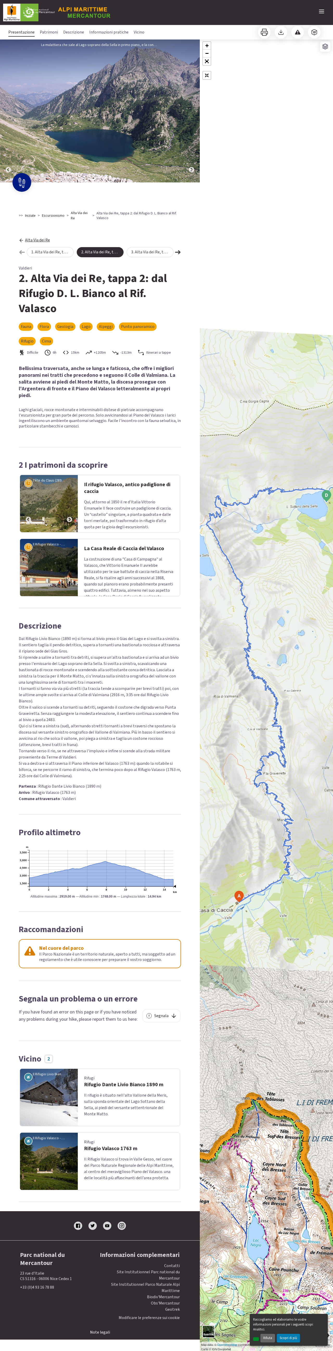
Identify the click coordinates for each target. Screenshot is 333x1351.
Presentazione (21, 32)
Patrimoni (49, 32)
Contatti (172, 1266)
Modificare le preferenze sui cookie (149, 1318)
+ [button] (207, 45)
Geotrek (172, 1309)
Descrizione (73, 32)
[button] (207, 61)
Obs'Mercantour (165, 1303)
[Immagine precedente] (8, 110)
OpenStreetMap (227, 1344)
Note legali (100, 1332)
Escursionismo (53, 215)
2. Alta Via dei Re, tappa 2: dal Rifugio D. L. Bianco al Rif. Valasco (102, 252)
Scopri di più (288, 1338)
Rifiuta (267, 1338)
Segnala (161, 1016)
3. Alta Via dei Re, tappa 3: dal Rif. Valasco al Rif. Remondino (152, 252)
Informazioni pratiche (109, 32)
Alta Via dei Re (79, 215)
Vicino (139, 32)
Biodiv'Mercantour (163, 1297)
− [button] (207, 53)
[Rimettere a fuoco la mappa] (207, 75)
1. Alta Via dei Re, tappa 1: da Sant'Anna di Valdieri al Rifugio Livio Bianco (52, 252)
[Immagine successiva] (191, 110)
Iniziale (30, 215)
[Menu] (321, 11)
